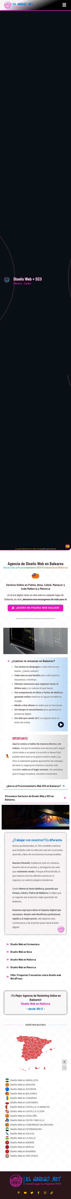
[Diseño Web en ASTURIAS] (35, 1089)
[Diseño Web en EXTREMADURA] (35, 1129)
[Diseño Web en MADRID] (35, 1142)
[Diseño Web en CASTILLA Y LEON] (35, 1111)
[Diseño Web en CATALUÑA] (35, 1116)
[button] (64, 5)
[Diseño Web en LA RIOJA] (35, 1138)
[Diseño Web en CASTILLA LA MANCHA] (35, 1107)
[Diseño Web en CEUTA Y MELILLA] (35, 1120)
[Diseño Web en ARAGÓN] (35, 1085)
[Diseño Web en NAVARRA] (35, 1151)
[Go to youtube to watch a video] (35, 694)
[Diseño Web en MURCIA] (35, 1147)
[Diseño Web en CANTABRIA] (35, 1102)
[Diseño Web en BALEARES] (35, 1093)
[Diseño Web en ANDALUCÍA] (35, 1080)
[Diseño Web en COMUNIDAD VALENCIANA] (35, 1125)
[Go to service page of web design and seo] (35, 883)
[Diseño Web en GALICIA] (35, 1133)
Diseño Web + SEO (27, 279)
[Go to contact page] (36, 548)
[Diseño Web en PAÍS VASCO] (35, 1156)
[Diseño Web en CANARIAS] (35, 1098)
